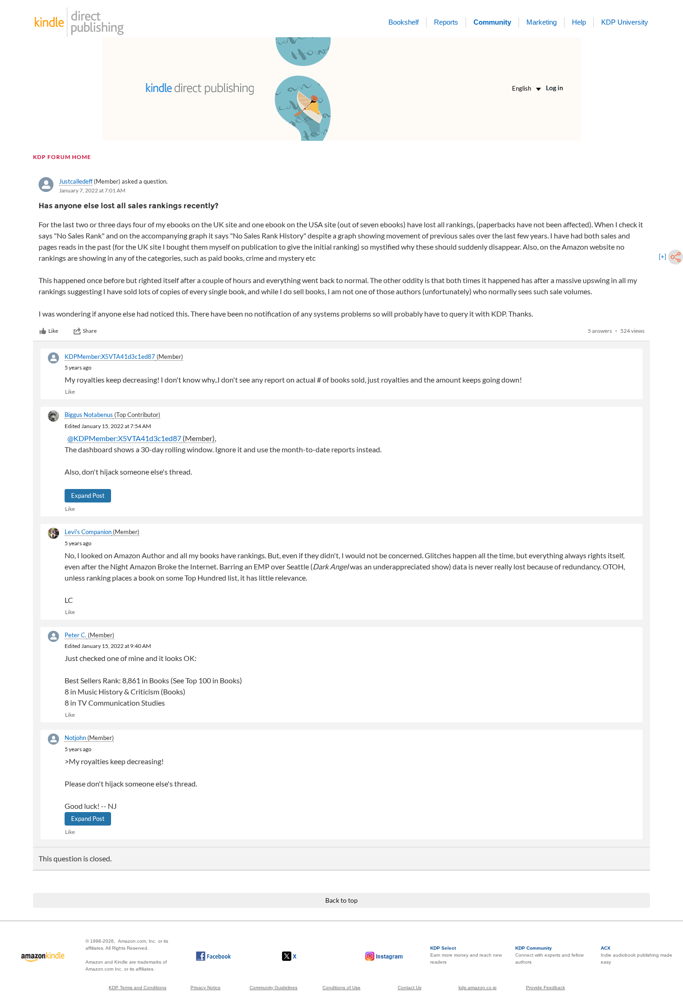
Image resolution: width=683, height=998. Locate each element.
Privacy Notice (205, 987)
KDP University (624, 22)
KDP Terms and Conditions (137, 987)
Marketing (541, 22)
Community (492, 22)
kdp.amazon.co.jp (478, 987)
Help (579, 22)
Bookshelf (403, 22)
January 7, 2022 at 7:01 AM (92, 190)
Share (90, 330)
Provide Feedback (545, 987)
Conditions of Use (341, 987)
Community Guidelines (273, 987)
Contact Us (409, 987)
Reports (446, 22)
